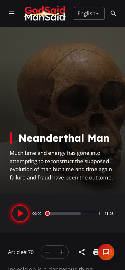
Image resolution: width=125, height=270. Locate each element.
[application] (62, 213)
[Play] (20, 213)
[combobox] (88, 13)
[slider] (73, 213)
